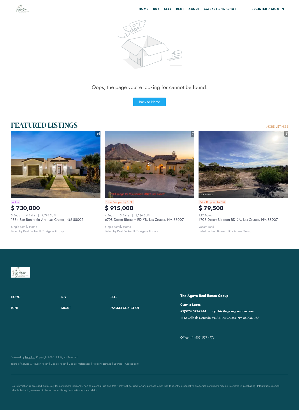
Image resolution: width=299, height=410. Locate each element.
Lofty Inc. (30, 357)
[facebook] (183, 327)
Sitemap (118, 364)
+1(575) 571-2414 (193, 311)
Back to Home (149, 101)
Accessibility (132, 364)
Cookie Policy (58, 364)
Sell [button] (167, 9)
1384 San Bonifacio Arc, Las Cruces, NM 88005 (47, 219)
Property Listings (102, 364)
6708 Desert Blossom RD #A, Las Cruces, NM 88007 (238, 219)
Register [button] (259, 9)
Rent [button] (180, 9)
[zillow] (192, 327)
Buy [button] (156, 9)
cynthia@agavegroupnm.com (233, 311)
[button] (22, 8)
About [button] (194, 9)
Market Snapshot (220, 9)
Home (144, 9)
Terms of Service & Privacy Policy (29, 364)
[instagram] (201, 327)
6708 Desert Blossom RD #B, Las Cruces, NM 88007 (144, 219)
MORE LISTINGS (277, 126)
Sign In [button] (277, 9)
